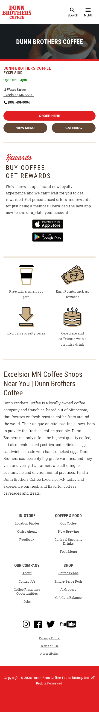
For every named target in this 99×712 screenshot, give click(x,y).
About (27, 573)
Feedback (27, 539)
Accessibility (49, 654)
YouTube (68, 623)
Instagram (26, 623)
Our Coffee (68, 523)
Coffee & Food (68, 515)
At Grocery (68, 589)
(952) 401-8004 (19, 102)
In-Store (27, 515)
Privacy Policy (49, 638)
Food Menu (68, 552)
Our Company (27, 565)
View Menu (25, 128)
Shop (68, 565)
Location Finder (27, 523)
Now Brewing (68, 531)
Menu (88, 12)
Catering (73, 128)
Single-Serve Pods (68, 581)
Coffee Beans (68, 573)
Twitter (50, 623)
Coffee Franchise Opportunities (27, 591)
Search (73, 12)
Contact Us (27, 581)
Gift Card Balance (68, 598)
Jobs (27, 602)
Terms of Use (50, 646)
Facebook (38, 623)
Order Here (49, 116)
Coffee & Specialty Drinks (68, 541)
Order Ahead (27, 531)
